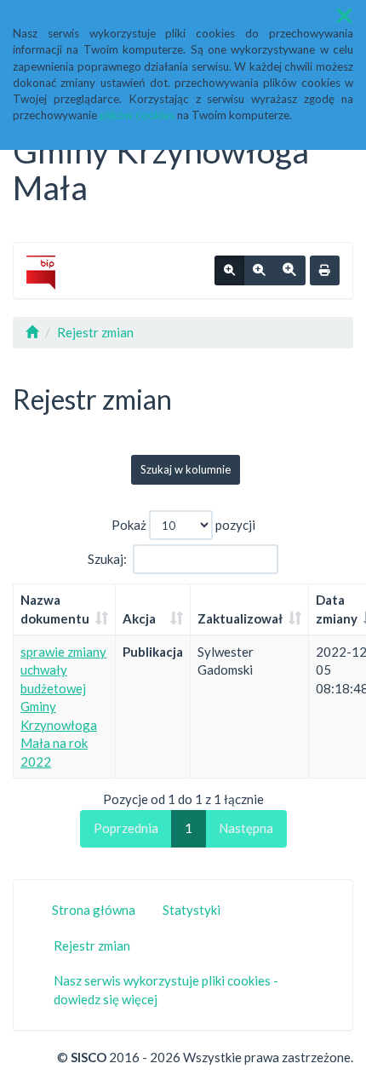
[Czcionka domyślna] (229, 271)
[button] (344, 16)
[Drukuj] (325, 271)
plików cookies (137, 115)
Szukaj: (107, 558)
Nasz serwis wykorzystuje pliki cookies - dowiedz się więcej (166, 989)
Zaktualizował (240, 618)
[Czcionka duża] (289, 271)
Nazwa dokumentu (54, 608)
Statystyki (191, 909)
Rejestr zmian (95, 332)
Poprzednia (126, 828)
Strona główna (93, 909)
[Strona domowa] (32, 332)
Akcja (139, 618)
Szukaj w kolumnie (185, 469)
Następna (246, 828)
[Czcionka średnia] (258, 271)
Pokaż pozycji (183, 524)
